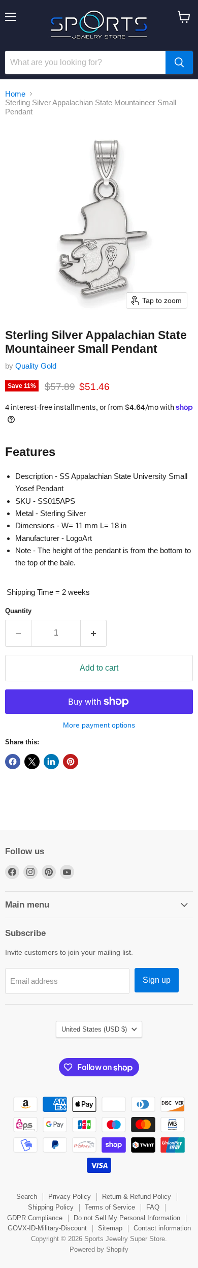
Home (15, 93)
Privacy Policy (69, 1196)
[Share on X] (32, 761)
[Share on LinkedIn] (51, 761)
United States (94, 1029)
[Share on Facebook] (12, 761)
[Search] (179, 62)
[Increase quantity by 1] (94, 633)
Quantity (18, 611)
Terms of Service (110, 1207)
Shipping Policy (51, 1207)
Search (26, 1196)
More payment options (99, 725)
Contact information (162, 1228)
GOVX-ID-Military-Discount (47, 1228)
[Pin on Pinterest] (70, 761)
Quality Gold (35, 365)
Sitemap (110, 1228)
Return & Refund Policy (136, 1196)
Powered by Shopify (99, 1249)
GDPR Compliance (34, 1218)
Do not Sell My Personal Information (127, 1218)
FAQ (152, 1207)
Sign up (157, 980)
